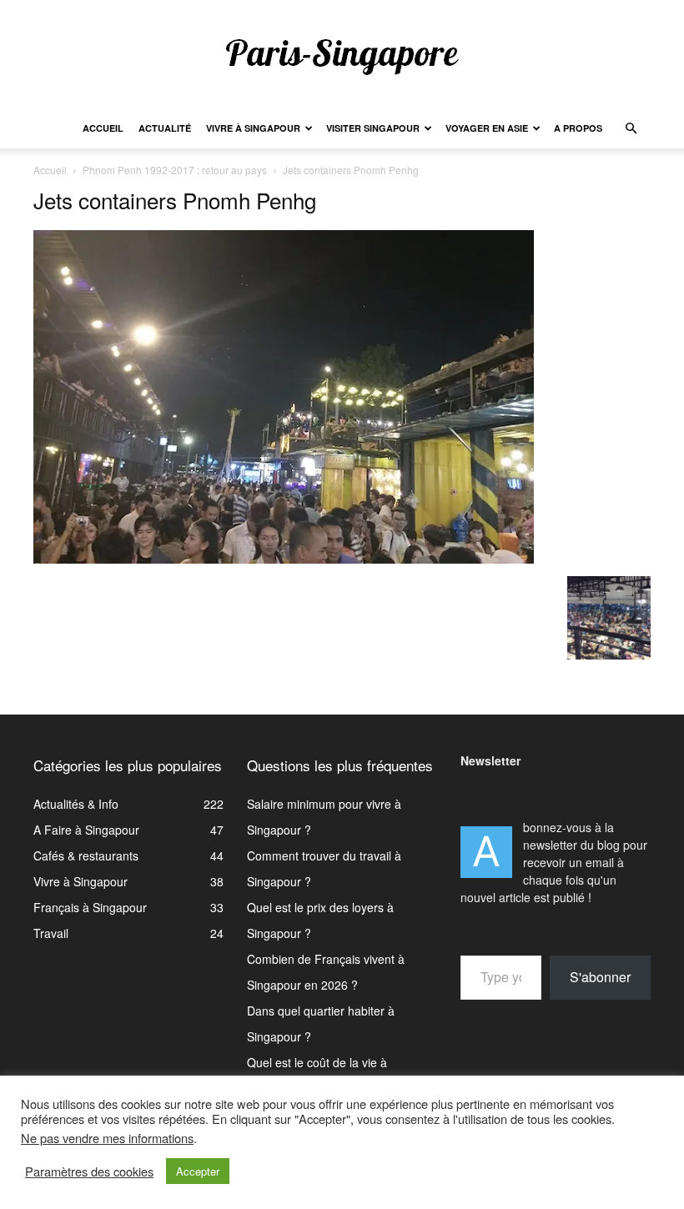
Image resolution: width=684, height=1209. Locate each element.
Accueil (103, 128)
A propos (578, 128)
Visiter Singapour (373, 128)
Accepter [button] (197, 1171)
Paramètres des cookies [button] (89, 1171)
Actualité (164, 128)
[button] (631, 129)
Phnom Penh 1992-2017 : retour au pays (175, 170)
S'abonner (600, 976)
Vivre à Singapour (253, 128)
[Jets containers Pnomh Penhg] (283, 558)
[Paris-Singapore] (342, 56)
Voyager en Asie (486, 128)
